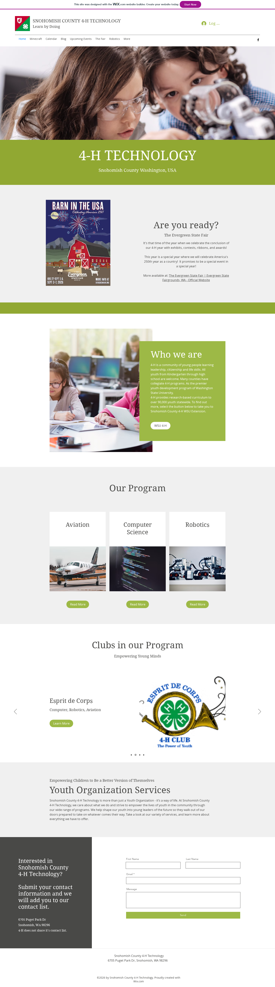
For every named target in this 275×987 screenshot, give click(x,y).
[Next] (259, 712)
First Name (132, 859)
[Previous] (15, 712)
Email (129, 874)
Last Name (192, 859)
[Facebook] (258, 40)
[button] (61, 723)
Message (131, 889)
